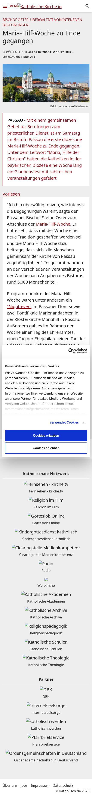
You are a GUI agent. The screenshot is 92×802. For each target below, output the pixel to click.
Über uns (10, 785)
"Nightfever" (19, 306)
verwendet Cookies (64, 422)
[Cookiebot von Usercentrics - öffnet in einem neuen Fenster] (68, 351)
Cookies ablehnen (46, 448)
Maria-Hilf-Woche (53, 224)
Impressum (40, 785)
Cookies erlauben (46, 435)
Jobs (24, 785)
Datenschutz (63, 785)
